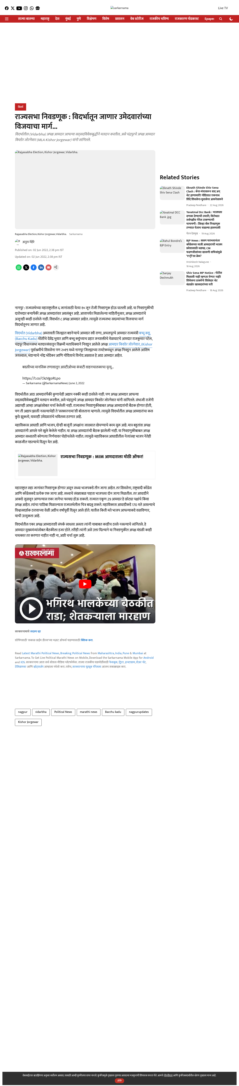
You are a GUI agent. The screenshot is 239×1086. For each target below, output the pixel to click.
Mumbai (138, 653)
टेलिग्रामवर (20, 666)
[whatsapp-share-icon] (19, 269)
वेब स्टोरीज (137, 18)
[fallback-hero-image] (172, 193)
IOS (23, 662)
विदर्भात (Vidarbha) (28, 333)
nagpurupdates (139, 712)
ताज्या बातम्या (26, 18)
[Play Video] (85, 584)
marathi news (88, 712)
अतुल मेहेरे (28, 242)
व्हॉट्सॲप (38, 666)
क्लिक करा (87, 640)
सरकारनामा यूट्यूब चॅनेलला (86, 666)
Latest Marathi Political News (40, 653)
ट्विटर (121, 662)
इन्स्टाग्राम (130, 662)
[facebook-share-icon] (34, 269)
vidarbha (40, 712)
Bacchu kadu (113, 712)
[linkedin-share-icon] (41, 269)
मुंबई (68, 18)
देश (57, 18)
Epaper (210, 18)
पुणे (79, 18)
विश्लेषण (91, 18)
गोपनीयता (168, 1075)
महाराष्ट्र (45, 18)
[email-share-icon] (49, 269)
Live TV (223, 8)
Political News (63, 712)
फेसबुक (113, 662)
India (118, 653)
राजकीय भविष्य (159, 18)
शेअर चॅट (141, 662)
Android (148, 657)
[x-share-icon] (26, 269)
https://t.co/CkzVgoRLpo (41, 378)
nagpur (22, 712)
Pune (126, 653)
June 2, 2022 (76, 383)
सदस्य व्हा (35, 631)
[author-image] (18, 242)
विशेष (105, 18)
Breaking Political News (75, 653)
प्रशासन (119, 18)
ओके (119, 1081)
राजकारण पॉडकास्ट (187, 18)
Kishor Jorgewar (28, 722)
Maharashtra (106, 653)
